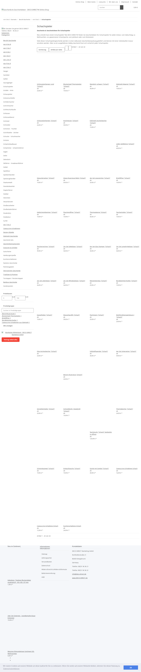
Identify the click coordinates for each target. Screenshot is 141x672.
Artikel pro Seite (56, 50)
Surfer (5, 221)
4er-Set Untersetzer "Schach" (126, 351)
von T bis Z (7, 225)
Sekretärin (6, 159)
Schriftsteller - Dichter (11, 133)
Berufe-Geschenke (9, 40)
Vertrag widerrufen (10, 340)
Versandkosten (47, 562)
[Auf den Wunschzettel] (42, 81)
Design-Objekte (8, 232)
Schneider (6, 125)
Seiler (5, 156)
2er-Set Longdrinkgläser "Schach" (127, 247)
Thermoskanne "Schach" (98, 212)
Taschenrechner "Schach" (46, 247)
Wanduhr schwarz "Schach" (99, 84)
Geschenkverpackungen (11, 244)
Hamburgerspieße (9, 255)
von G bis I (7, 52)
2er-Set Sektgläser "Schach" (72, 247)
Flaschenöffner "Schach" (71, 212)
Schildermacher (8, 102)
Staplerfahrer (8, 190)
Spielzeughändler (9, 179)
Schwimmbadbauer (10, 144)
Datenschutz (46, 566)
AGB (43, 577)
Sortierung (42, 50)
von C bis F (7, 48)
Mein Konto (91, 2)
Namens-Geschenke (10, 263)
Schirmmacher (8, 106)
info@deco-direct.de (79, 574)
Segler (5, 152)
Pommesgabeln (8, 267)
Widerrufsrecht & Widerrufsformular (54, 569)
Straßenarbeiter (8, 205)
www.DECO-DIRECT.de (80, 578)
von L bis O (7, 60)
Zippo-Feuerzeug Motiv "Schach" (74, 178)
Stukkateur (7, 217)
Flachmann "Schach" (97, 315)
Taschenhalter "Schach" (124, 212)
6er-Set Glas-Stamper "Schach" (100, 247)
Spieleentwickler (9, 175)
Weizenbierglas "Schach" (98, 281)
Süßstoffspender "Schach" (99, 351)
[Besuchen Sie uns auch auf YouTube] (13, 660)
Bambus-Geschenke (10, 282)
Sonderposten (8, 286)
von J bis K (6, 56)
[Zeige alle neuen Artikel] (20, 546)
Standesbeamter (9, 186)
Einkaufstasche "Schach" (71, 468)
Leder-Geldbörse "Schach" (125, 144)
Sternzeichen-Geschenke (11, 271)
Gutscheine (7, 251)
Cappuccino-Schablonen (11, 228)
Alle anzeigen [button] (8, 326)
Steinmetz (6, 198)
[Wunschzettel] (130, 7)
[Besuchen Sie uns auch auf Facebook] (13, 658)
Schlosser (6, 113)
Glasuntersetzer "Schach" (46, 178)
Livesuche (102, 2)
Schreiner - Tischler (10, 129)
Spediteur (6, 171)
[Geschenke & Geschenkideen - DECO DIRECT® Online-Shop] (25, 9)
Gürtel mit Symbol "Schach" (99, 468)
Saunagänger (7, 83)
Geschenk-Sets (8, 240)
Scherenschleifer (9, 98)
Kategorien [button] (6, 33)
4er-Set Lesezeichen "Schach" (100, 178)
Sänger (5, 71)
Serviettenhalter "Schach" (46, 409)
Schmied (6, 121)
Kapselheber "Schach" (44, 315)
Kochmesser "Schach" (70, 121)
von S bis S (7, 67)
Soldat (5, 167)
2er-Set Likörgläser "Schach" (46, 281)
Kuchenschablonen (10, 259)
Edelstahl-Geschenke (10, 236)
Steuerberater (8, 202)
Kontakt (135, 2)
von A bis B (7, 44)
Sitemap (44, 554)
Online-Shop (80, 2)
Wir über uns (113, 2)
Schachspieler (8, 87)
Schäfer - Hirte (8, 90)
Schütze (6, 140)
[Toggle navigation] (4, 5)
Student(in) (7, 213)
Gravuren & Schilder (10, 248)
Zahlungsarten (47, 558)
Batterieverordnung (48, 573)
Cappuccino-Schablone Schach (126, 468)
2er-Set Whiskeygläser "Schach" (74, 281)
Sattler (5, 79)
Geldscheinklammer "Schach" (47, 212)
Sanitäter (6, 75)
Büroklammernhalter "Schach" (126, 281)
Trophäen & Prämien (10, 274)
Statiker (6, 194)
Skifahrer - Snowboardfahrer (13, 163)
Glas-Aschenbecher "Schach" (47, 351)
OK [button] (131, 667)
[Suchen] (121, 7)
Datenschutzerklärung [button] (11, 669)
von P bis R (7, 63)
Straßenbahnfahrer (10, 209)
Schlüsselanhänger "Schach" (47, 121)
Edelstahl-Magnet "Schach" (125, 84)
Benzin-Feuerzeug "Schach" (72, 375)
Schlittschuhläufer (9, 110)
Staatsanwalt (7, 182)
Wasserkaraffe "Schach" (71, 315)
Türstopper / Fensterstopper (13, 278)
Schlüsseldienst (8, 117)
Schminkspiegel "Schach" (45, 468)
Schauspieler (7, 94)
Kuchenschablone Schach (72, 526)
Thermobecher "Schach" (124, 409)
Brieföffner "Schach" (123, 178)
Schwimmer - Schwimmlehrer (13, 148)
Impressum (125, 2)
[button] (126, 7)
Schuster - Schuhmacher (11, 136)
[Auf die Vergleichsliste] (38, 81)
